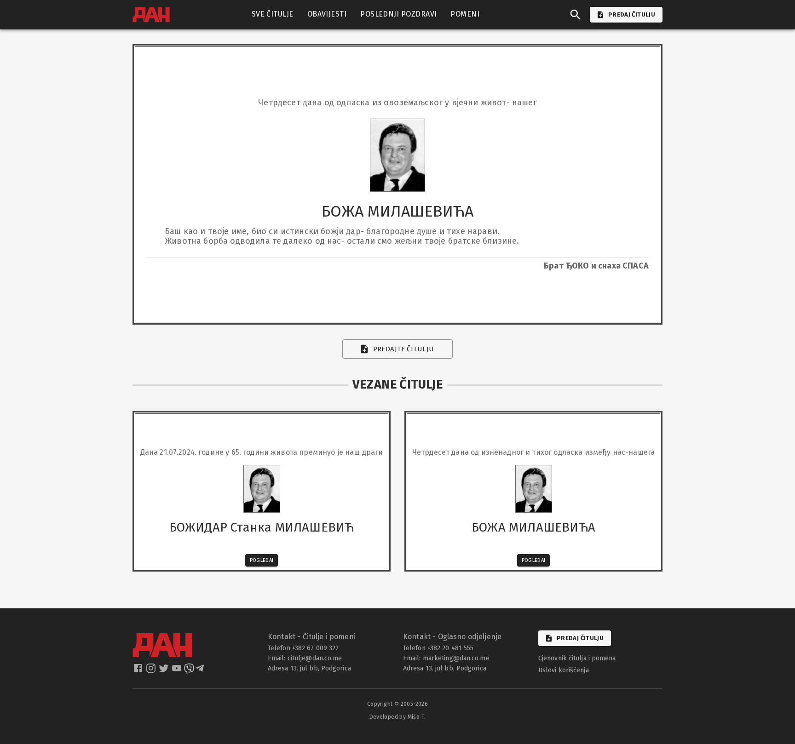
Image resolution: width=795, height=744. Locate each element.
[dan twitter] (164, 670)
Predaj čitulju (580, 638)
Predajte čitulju (403, 349)
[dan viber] (189, 670)
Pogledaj (262, 560)
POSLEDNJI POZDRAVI (398, 14)
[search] (575, 14)
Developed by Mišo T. (397, 717)
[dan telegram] (200, 670)
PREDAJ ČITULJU (631, 14)
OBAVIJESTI (327, 14)
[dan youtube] (177, 670)
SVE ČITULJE (273, 14)
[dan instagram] (151, 670)
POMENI (464, 14)
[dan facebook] (138, 670)
